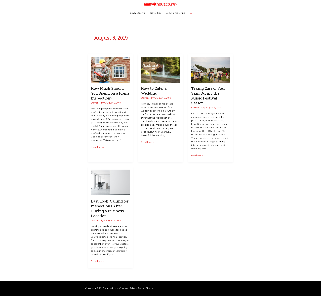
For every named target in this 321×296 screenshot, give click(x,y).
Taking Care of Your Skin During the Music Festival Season (208, 95)
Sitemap (150, 288)
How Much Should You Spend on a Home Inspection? (110, 93)
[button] (190, 13)
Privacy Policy (137, 288)
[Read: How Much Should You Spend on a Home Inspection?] (110, 69)
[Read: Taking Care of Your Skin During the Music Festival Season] (210, 69)
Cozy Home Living (175, 13)
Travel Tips (156, 13)
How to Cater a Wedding (154, 91)
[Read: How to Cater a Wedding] (160, 69)
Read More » (97, 146)
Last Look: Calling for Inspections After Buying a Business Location (110, 208)
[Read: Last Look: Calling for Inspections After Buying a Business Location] (110, 182)
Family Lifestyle (137, 13)
